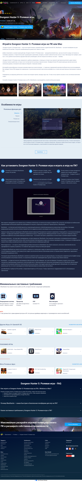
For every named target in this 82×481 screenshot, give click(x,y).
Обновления (68, 442)
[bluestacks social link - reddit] (70, 449)
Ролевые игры (4, 463)
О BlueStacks (47, 442)
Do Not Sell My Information (60, 476)
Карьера (47, 446)
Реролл (25, 454)
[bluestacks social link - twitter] (76, 449)
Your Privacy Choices (42, 480)
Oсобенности (13, 2)
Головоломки (3, 460)
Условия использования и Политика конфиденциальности (11, 476)
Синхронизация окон (28, 448)
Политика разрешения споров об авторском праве (32, 476)
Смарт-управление (28, 453)
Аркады (2, 458)
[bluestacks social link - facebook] (73, 449)
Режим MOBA (27, 445)
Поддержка (52, 2)
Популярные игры (4, 453)
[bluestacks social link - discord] (67, 449)
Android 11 (3, 448)
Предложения (3, 446)
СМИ (46, 448)
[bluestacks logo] (3, 3)
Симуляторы (3, 464)
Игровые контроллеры (28, 442)
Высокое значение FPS (28, 460)
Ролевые (3, 20)
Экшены (2, 455)
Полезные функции (28, 463)
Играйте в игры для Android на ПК (52, 453)
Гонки (2, 461)
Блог (27, 2)
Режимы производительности (30, 456)
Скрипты (26, 459)
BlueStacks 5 (3, 443)
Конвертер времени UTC (29, 465)
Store (36, 2)
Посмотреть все (77, 364)
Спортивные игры (4, 466)
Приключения (3, 456)
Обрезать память (27, 457)
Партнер (45, 2)
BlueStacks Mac (4, 442)
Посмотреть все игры (75, 324)
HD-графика (26, 462)
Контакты (47, 445)
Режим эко (26, 451)
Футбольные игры (4, 469)
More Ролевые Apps (7, 364)
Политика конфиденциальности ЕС (48, 476)
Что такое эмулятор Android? (51, 455)
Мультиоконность (28, 446)
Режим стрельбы (27, 443)
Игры (21, 2)
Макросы (26, 450)
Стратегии (3, 467)
